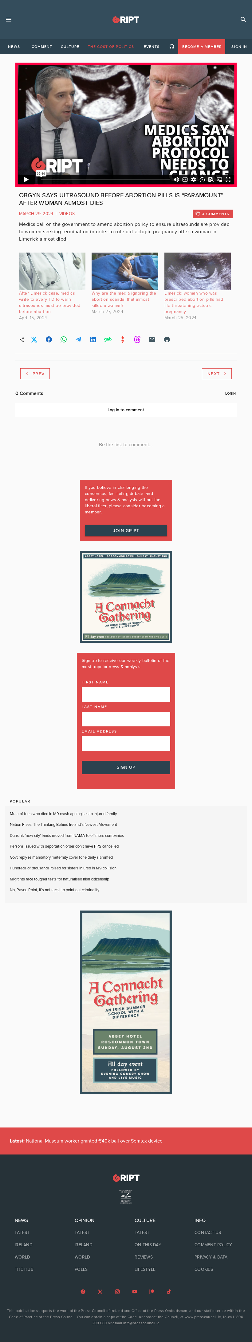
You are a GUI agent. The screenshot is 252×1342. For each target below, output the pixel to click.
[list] (36, 1245)
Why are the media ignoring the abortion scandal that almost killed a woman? (124, 299)
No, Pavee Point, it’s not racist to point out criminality (54, 890)
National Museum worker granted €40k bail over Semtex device (86, 1141)
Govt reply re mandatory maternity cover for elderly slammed (61, 857)
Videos (67, 213)
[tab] (14, 46)
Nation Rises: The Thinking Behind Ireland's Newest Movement (63, 824)
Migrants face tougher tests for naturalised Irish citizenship (59, 879)
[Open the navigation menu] (8, 19)
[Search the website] (243, 19)
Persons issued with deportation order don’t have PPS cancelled (64, 846)
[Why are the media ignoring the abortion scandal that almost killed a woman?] (125, 272)
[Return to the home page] (126, 1178)
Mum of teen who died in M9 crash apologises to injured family (63, 813)
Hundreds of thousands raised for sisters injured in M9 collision (63, 868)
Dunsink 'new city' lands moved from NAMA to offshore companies (67, 835)
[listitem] (126, 232)
